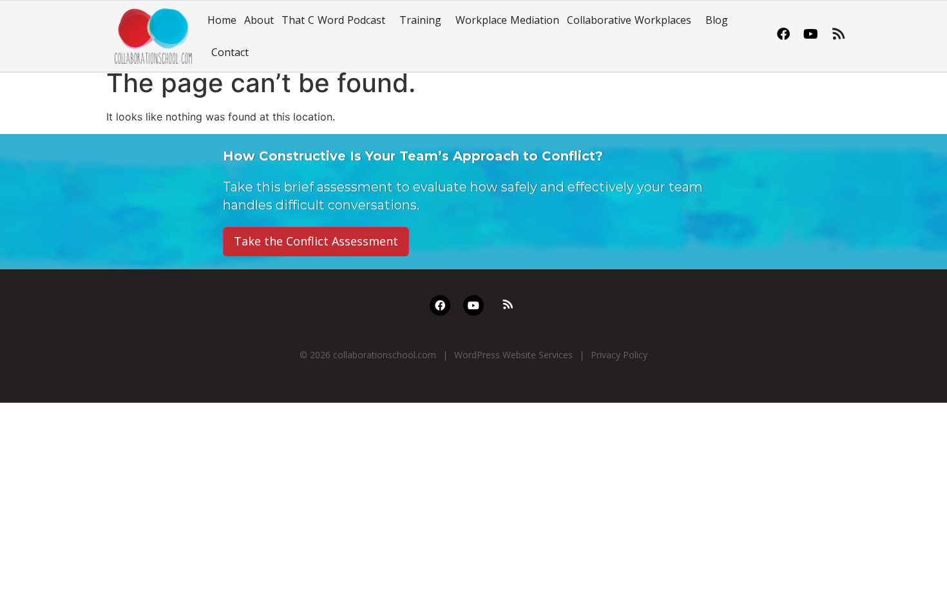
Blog (716, 20)
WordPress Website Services (513, 355)
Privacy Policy (619, 355)
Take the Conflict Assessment (316, 241)
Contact (230, 52)
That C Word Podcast (333, 20)
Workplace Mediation (507, 20)
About (259, 20)
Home (221, 20)
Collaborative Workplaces (629, 20)
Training (420, 20)
